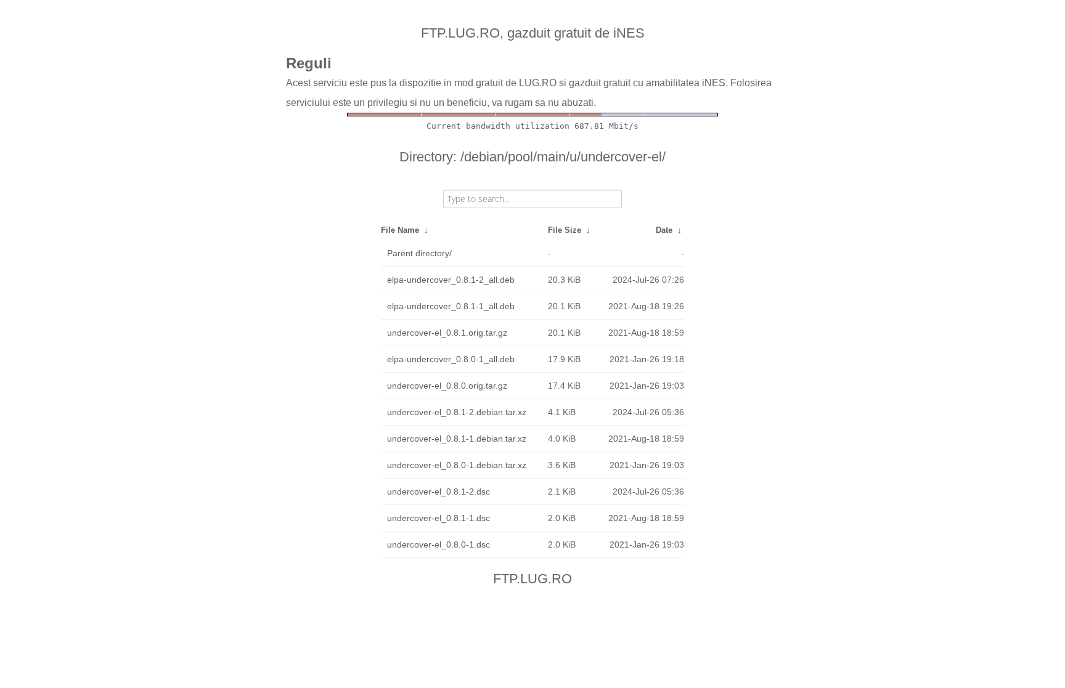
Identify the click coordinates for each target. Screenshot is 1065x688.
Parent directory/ (419, 253)
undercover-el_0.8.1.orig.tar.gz (447, 333)
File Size (564, 230)
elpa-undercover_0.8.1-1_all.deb (451, 306)
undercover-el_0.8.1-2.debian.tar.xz (456, 412)
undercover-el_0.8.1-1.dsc (438, 518)
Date (664, 230)
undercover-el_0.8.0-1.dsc (438, 544)
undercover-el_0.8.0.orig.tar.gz (447, 386)
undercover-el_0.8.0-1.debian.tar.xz (456, 465)
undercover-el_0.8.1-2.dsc (438, 491)
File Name (400, 230)
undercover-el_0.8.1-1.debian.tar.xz (456, 438)
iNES (713, 83)
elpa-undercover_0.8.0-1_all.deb (451, 359)
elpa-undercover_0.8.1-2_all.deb (451, 280)
